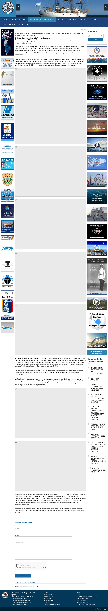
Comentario (19, 543)
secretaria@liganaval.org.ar (21, 600)
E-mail (17, 535)
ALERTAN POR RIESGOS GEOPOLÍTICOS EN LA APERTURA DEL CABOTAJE (97, 398)
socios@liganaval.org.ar (20, 598)
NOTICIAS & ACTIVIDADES (42, 20)
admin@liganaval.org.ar (19, 604)
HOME (5, 20)
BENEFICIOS (48, 602)
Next (106, 7)
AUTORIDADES (49, 600)
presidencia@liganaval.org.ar (21, 602)
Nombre (17, 528)
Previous (18, 7)
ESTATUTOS (48, 596)
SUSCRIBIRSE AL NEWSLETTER (87, 596)
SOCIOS (93, 20)
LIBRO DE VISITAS (82, 602)
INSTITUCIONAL (19, 20)
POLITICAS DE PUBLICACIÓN (86, 604)
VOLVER (83, 30)
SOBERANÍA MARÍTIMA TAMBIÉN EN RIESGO (98, 436)
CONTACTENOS (82, 600)
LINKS (83, 20)
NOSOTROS (48, 595)
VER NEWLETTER (82, 598)
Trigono (104, 609)
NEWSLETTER (8, 25)
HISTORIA (47, 598)
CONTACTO (24, 25)
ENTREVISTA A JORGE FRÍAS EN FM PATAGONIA (98, 470)
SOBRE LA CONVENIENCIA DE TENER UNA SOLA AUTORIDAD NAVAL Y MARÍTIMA (98, 460)
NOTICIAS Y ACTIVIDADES (52, 604)
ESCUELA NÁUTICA (67, 20)
